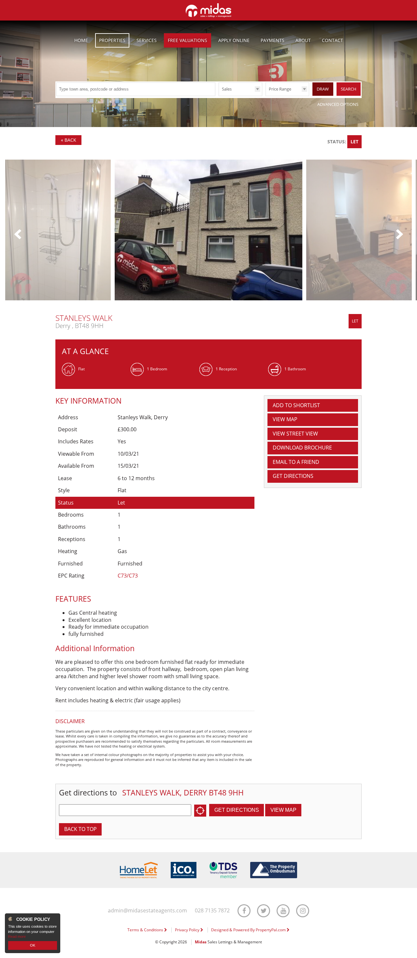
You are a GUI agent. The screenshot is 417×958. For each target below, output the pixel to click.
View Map (283, 810)
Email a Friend (296, 461)
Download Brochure (302, 447)
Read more (17, 936)
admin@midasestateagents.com (147, 910)
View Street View (295, 433)
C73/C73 (128, 575)
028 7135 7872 (212, 910)
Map (285, 419)
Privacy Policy (187, 930)
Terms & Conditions (145, 930)
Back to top (80, 829)
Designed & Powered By (249, 930)
